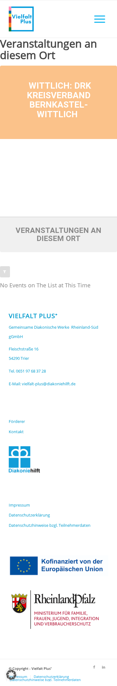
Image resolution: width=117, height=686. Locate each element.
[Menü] (99, 19)
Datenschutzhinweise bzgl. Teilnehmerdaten (49, 525)
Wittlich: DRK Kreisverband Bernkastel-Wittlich (59, 100)
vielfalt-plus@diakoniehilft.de (49, 384)
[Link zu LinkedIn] (103, 667)
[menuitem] (99, 19)
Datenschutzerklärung (29, 515)
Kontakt (16, 431)
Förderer (17, 421)
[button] (11, 675)
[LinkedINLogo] (48, 19)
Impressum (19, 505)
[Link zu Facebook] (94, 667)
